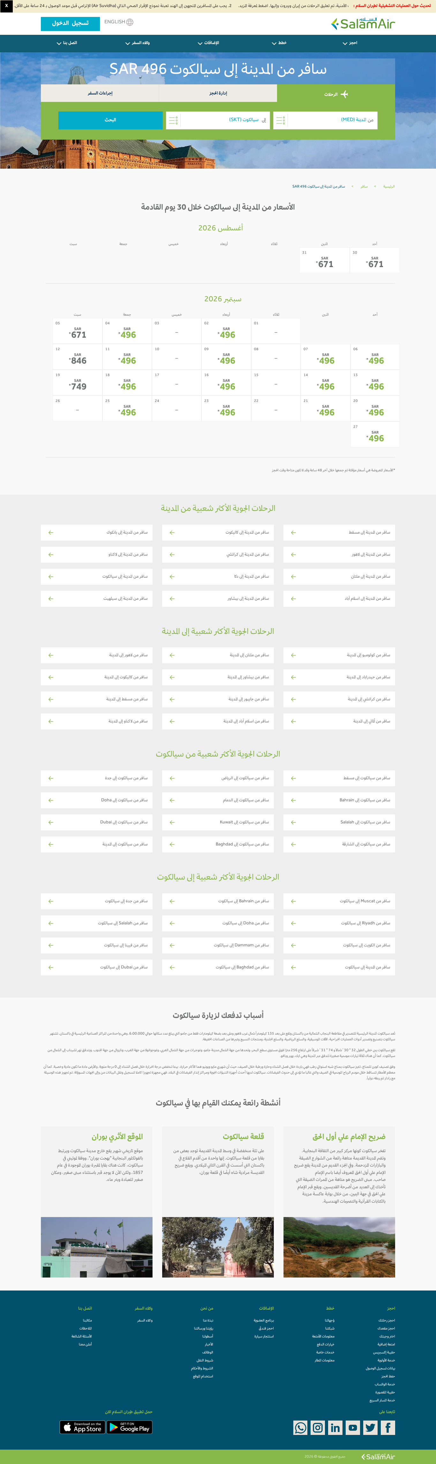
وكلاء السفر (141, 43)
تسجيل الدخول (70, 24)
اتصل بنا (70, 43)
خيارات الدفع (326, 1345)
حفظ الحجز (388, 1377)
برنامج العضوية (264, 1321)
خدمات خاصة (325, 1353)
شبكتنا (330, 1329)
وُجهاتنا (330, 1321)
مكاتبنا (87, 1321)
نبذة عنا (208, 1321)
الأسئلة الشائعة (81, 1337)
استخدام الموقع (203, 1377)
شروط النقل (205, 1361)
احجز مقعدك (386, 1329)
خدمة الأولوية (386, 1361)
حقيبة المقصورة (385, 1393)
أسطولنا (207, 1337)
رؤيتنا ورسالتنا (203, 1329)
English (115, 22)
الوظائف (207, 1353)
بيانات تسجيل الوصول (380, 1369)
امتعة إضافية (386, 1345)
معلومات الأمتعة (323, 1337)
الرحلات (331, 94)
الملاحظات (85, 1329)
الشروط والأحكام (202, 1369)
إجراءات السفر (100, 93)
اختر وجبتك (387, 1337)
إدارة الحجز (218, 93)
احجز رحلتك (387, 1321)
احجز (353, 43)
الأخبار (209, 1345)
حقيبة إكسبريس (384, 1353)
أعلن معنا (85, 1345)
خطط (282, 43)
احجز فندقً (266, 1329)
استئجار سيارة (264, 1337)
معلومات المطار (325, 1361)
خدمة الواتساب (385, 1385)
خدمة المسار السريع (382, 1401)
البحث (110, 120)
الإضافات (211, 43)
